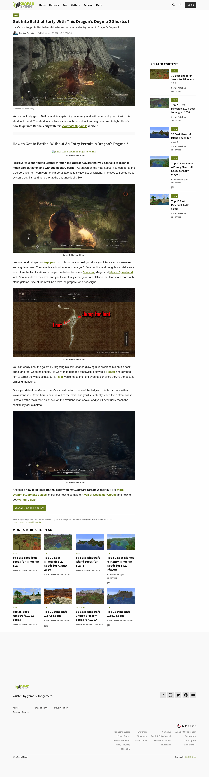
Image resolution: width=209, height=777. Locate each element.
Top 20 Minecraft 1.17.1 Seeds (55, 613)
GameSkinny (141, 740)
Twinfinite (142, 731)
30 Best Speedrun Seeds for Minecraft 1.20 (26, 561)
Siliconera (142, 736)
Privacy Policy (61, 707)
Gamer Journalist (122, 740)
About (16, 707)
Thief (59, 376)
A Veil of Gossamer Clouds (99, 494)
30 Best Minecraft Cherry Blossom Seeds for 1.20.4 (88, 615)
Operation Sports (162, 740)
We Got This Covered (161, 736)
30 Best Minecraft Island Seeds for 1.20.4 (88, 561)
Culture (75, 4)
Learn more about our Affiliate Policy (27, 522)
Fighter (110, 371)
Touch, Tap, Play (122, 744)
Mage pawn (49, 262)
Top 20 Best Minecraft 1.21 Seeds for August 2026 (55, 563)
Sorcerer (88, 272)
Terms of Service (41, 707)
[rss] (163, 695)
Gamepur (166, 731)
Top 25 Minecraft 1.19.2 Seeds (118, 613)
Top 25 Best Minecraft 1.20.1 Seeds (24, 615)
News (42, 4)
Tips (65, 4)
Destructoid (190, 736)
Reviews (54, 4)
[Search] (174, 5)
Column (88, 4)
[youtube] (193, 695)
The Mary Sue (190, 740)
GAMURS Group (190, 757)
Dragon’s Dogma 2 (74, 126)
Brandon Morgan (115, 574)
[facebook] (186, 695)
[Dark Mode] (181, 5)
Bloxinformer (190, 744)
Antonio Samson (84, 624)
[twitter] (178, 695)
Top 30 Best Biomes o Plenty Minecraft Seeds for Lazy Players (120, 563)
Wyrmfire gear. (26, 499)
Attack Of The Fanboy (185, 731)
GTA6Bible (125, 749)
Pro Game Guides (122, 731)
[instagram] (170, 695)
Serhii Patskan (20, 570)
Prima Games (124, 736)
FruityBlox (166, 744)
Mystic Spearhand (121, 272)
